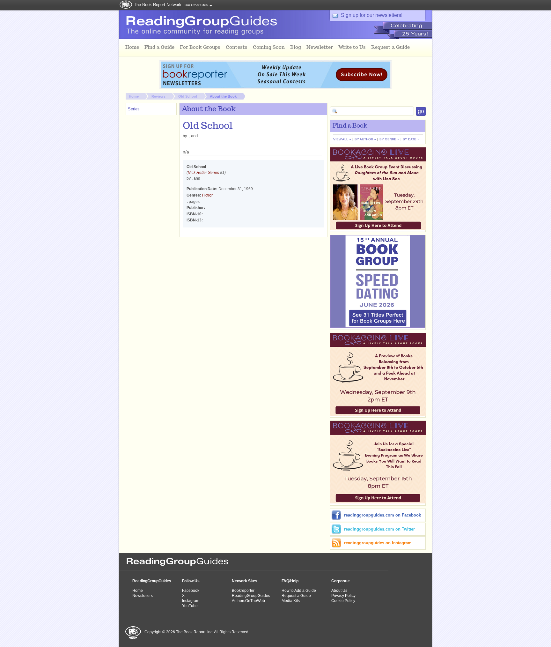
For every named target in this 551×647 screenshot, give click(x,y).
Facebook (190, 590)
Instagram (190, 601)
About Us (339, 590)
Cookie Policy (343, 601)
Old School (187, 96)
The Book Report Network (157, 4)
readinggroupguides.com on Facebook (382, 515)
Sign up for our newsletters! (371, 15)
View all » (342, 139)
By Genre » (389, 139)
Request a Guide (296, 596)
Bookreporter (243, 590)
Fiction (208, 195)
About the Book (223, 96)
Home (134, 96)
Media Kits (291, 601)
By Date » (411, 139)
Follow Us (191, 581)
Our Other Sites (196, 5)
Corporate (340, 581)
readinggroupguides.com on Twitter (379, 529)
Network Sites (244, 581)
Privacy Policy (343, 596)
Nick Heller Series (203, 172)
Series (134, 109)
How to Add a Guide (299, 590)
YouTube (190, 606)
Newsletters (142, 596)
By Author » (365, 139)
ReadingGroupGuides (151, 581)
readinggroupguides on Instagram (378, 542)
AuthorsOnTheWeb (248, 601)
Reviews (158, 96)
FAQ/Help (290, 581)
